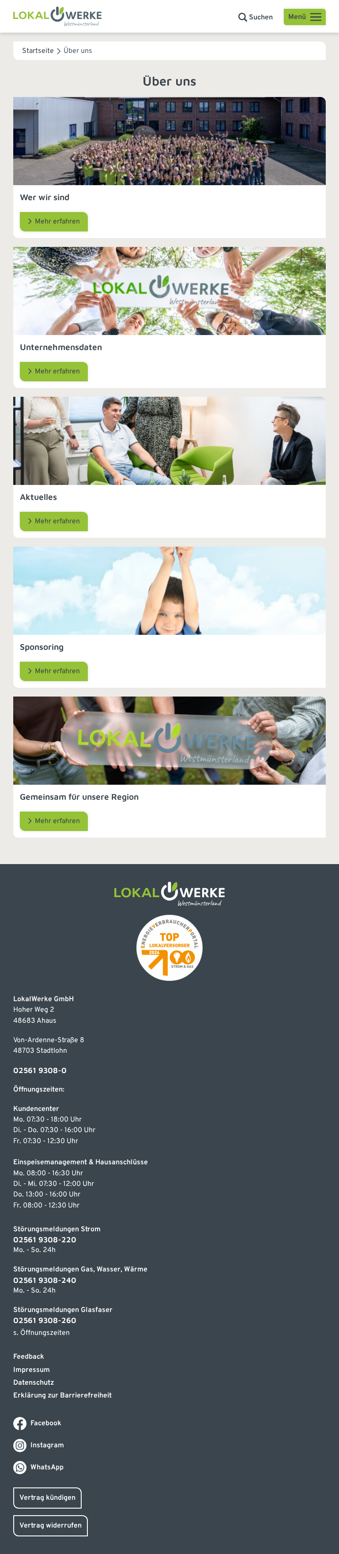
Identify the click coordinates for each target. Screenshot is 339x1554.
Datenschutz (33, 1383)
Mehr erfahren (57, 221)
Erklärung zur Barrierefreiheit (62, 1395)
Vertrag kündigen (47, 1498)
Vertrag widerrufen (50, 1525)
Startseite (38, 51)
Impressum (31, 1370)
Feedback (28, 1357)
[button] (255, 17)
